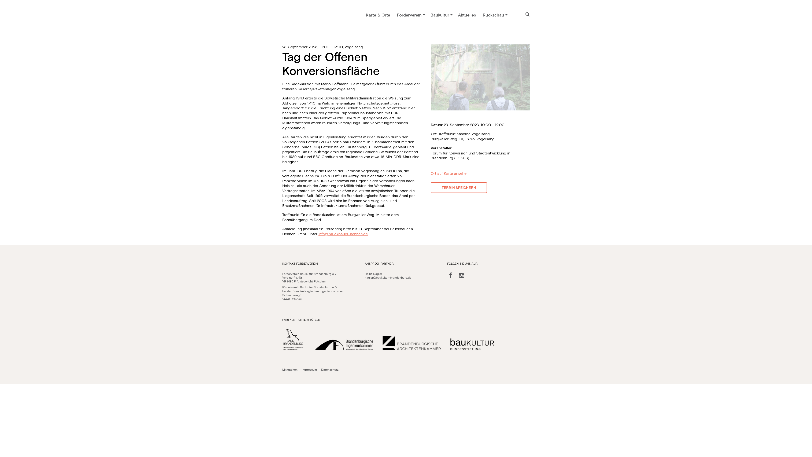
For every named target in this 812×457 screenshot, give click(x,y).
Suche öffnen (527, 14)
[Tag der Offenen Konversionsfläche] (480, 77)
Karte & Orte (378, 14)
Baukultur (440, 14)
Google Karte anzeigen (450, 173)
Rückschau (493, 14)
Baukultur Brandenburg (302, 16)
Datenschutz (330, 369)
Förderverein (409, 14)
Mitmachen (290, 369)
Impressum (309, 369)
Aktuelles (467, 14)
